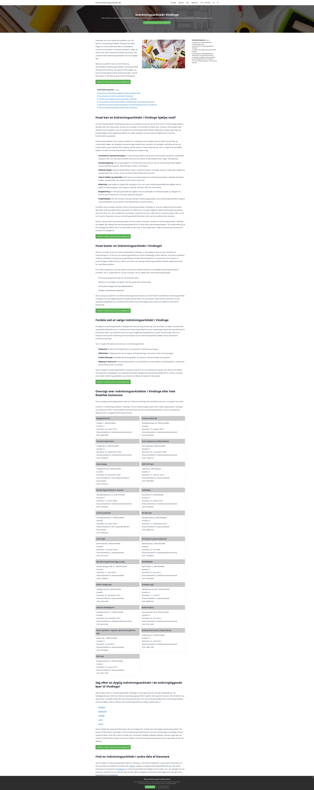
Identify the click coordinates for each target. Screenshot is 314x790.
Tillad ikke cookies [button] (163, 787)
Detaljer (174, 783)
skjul (117, 90)
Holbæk (101, 715)
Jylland (181, 2)
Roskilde (101, 707)
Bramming (102, 711)
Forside (173, 2)
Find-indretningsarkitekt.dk (108, 2)
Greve (100, 724)
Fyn (187, 2)
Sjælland (194, 2)
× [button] (312, 777)
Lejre (100, 720)
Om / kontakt (205, 2)
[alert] (157, 783)
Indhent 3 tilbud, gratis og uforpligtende (157, 22)
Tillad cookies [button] (150, 787)
